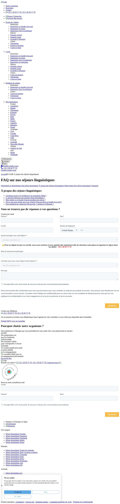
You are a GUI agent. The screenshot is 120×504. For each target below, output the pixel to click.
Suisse (12, 127)
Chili (12, 138)
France (12, 121)
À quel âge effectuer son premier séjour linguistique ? (25, 198)
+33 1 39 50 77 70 (28, 12)
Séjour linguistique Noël (15, 457)
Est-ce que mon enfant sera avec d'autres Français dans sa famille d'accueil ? (34, 202)
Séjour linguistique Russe (15, 442)
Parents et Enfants (17, 46)
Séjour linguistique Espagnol (16, 436)
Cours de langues (16, 75)
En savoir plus (6, 358)
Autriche (13, 123)
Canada (13, 134)
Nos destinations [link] (12, 102)
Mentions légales (42, 502)
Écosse (12, 115)
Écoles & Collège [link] (12, 22)
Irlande (12, 108)
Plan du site (29, 502)
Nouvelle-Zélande (17, 144)
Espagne (13, 112)
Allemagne (14, 110)
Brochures (9, 8)
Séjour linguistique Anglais (16, 434)
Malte (12, 119)
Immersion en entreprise (19, 62)
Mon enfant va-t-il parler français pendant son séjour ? (25, 200)
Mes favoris (17, 18)
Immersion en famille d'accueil (21, 27)
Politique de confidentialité (83, 502)
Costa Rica (14, 136)
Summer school (16, 35)
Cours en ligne (15, 48)
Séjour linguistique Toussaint (16, 455)
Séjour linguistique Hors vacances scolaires (22, 452)
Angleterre (14, 106)
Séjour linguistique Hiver (15, 459)
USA (12, 131)
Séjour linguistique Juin (14, 463)
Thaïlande (14, 155)
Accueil (4, 174)
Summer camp (15, 37)
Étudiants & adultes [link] (13, 83)
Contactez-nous (52, 363)
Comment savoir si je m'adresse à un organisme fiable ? (26, 196)
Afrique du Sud (16, 148)
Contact (8, 10)
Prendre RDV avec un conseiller (13, 321)
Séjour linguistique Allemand (16, 438)
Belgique (13, 125)
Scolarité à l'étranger (17, 39)
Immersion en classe (17, 29)
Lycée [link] (8, 52)
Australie (13, 142)
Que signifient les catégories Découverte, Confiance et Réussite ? (30, 204)
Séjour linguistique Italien (15, 440)
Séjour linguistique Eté (14, 465)
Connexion (17, 16)
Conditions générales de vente (60, 502)
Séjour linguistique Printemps (16, 461)
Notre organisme (12, 6)
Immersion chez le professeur (21, 31)
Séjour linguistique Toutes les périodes (20, 450)
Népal (12, 153)
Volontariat (14, 43)
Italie (12, 117)
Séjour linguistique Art (14, 473)
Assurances (19, 502)
